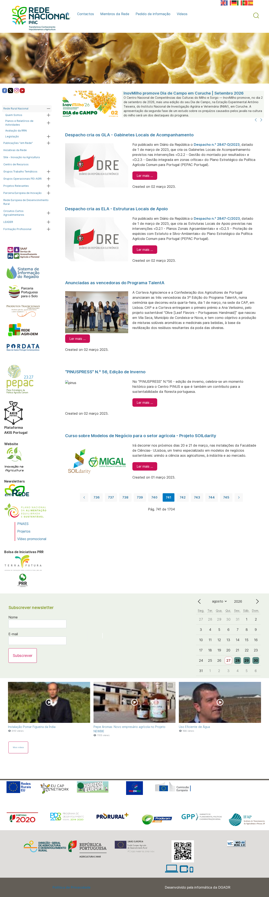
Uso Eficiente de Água (194, 727)
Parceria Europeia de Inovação (22, 193)
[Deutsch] (234, 2)
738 (125, 497)
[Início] (68, 13)
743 (197, 497)
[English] (223, 2)
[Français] (229, 2)
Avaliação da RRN (16, 130)
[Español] (250, 2)
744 (211, 497)
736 (97, 497)
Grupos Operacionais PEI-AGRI (22, 178)
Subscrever (22, 655)
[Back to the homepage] (39, 19)
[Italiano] (240, 2)
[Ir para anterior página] (84, 497)
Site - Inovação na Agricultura (21, 157)
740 (154, 497)
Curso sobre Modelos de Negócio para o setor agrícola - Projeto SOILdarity (140, 435)
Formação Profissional (17, 229)
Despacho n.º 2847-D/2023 (217, 144)
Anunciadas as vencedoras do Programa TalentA (114, 282)
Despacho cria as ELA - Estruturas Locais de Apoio (116, 208)
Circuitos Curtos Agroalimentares (13, 212)
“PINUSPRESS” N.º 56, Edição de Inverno (105, 371)
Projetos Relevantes (16, 185)
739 (140, 497)
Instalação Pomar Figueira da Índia (31, 727)
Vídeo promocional (31, 539)
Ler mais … (145, 176)
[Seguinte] (261, 120)
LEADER (8, 222)
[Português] (245, 2)
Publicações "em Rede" (18, 143)
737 (111, 497)
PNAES (23, 524)
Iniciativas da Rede (15, 150)
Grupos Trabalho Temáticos (20, 171)
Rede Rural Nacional (15, 108)
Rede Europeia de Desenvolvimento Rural (26, 202)
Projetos (23, 531)
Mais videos (18, 747)
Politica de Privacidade (72, 887)
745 (226, 497)
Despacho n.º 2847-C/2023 (217, 218)
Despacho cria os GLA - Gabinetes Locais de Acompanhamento (129, 134)
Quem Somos (13, 115)
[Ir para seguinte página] (239, 497)
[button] (256, 15)
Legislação (12, 136)
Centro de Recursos (16, 164)
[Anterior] (255, 120)
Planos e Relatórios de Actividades (19, 122)
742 (183, 497)
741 (168, 497)
